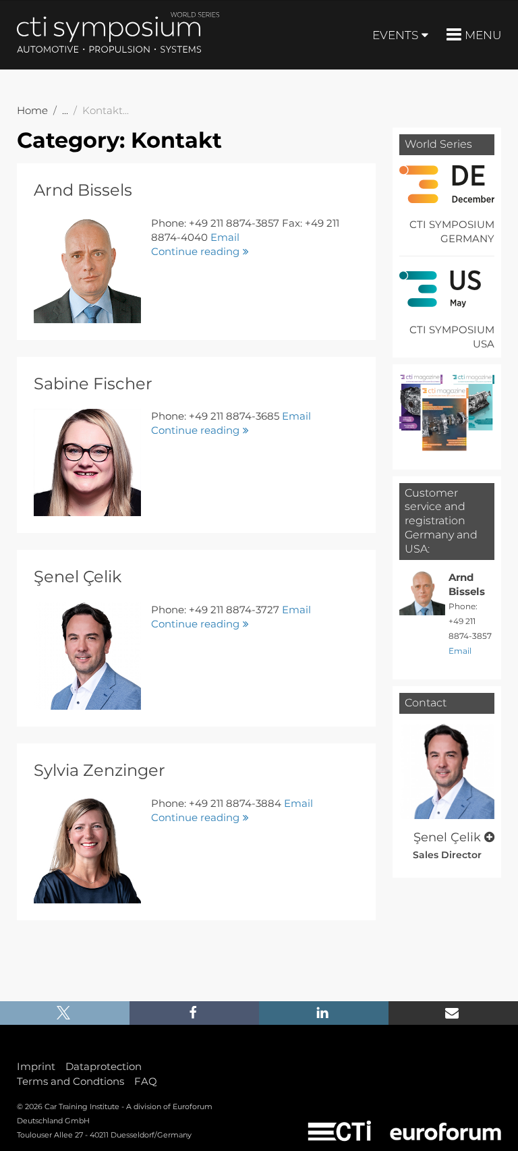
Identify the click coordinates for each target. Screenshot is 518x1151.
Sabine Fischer (93, 383)
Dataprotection (103, 1066)
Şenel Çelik (77, 576)
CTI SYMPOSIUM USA (451, 336)
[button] (65, 1013)
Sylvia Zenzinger (99, 770)
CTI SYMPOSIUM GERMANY (451, 231)
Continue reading (195, 251)
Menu (483, 35)
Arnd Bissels (83, 190)
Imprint (36, 1066)
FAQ (145, 1081)
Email (224, 237)
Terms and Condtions (70, 1081)
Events (395, 35)
